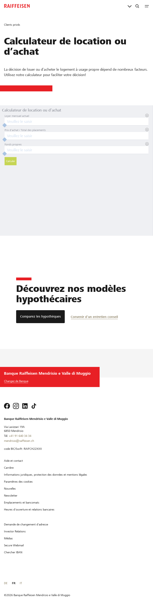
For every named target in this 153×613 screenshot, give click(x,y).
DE (5, 583)
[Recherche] (137, 6)
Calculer (10, 161)
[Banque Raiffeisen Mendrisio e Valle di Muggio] (17, 6)
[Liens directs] (130, 6)
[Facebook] (7, 406)
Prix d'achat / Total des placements (25, 130)
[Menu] (147, 6)
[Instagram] (16, 406)
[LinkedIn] (25, 406)
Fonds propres (13, 144)
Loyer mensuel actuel (17, 115)
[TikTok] (34, 406)
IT (21, 583)
